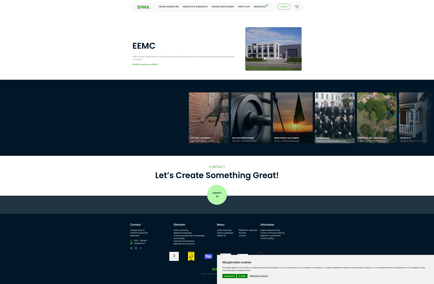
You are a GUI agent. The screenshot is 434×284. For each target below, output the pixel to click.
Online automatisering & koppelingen (189, 235)
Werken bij (260, 6)
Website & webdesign (183, 233)
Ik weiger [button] (242, 276)
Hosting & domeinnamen (184, 241)
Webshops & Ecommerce (184, 244)
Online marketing (169, 6)
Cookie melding (267, 238)
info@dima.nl (139, 243)
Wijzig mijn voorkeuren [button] (259, 276)
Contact (242, 235)
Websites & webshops (195, 6)
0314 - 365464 (140, 240)
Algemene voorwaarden (270, 235)
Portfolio (244, 6)
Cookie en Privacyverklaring (272, 233)
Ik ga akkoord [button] (229, 276)
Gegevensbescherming (270, 230)
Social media (179, 238)
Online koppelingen (223, 6)
